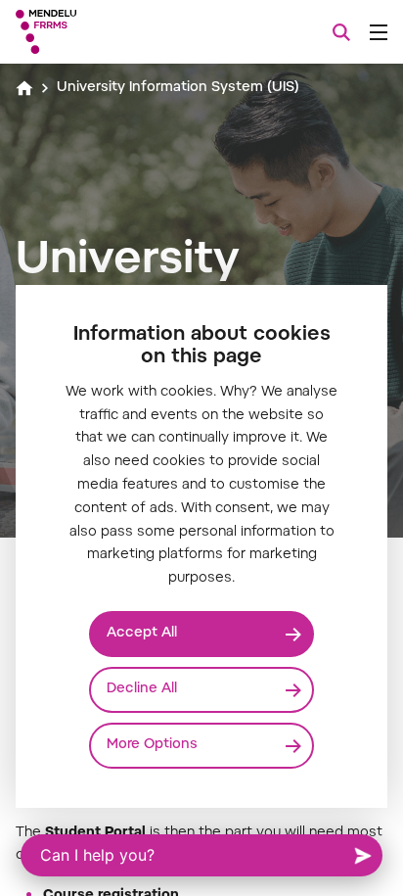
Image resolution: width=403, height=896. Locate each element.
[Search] (341, 32)
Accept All (142, 633)
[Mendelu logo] (113, 32)
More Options (152, 745)
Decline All (142, 689)
